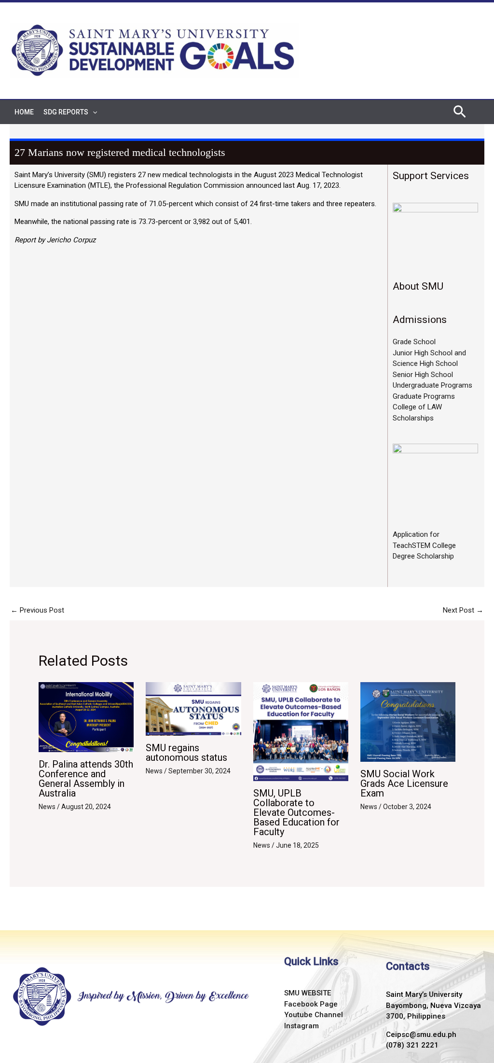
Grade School (414, 341)
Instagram (301, 1025)
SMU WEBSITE (307, 993)
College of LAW (417, 407)
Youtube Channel (313, 1014)
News (47, 807)
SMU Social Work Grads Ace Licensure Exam (404, 783)
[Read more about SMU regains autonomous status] (193, 708)
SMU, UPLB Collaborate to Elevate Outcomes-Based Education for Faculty (296, 812)
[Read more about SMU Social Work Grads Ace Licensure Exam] (407, 721)
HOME (24, 112)
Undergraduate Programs (432, 385)
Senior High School (423, 374)
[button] (92, 112)
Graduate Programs (424, 396)
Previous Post (37, 610)
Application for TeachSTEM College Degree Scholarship (424, 545)
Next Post (463, 610)
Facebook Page (311, 1004)
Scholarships (413, 418)
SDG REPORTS (65, 112)
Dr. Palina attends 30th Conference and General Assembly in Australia (86, 778)
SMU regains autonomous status (186, 752)
